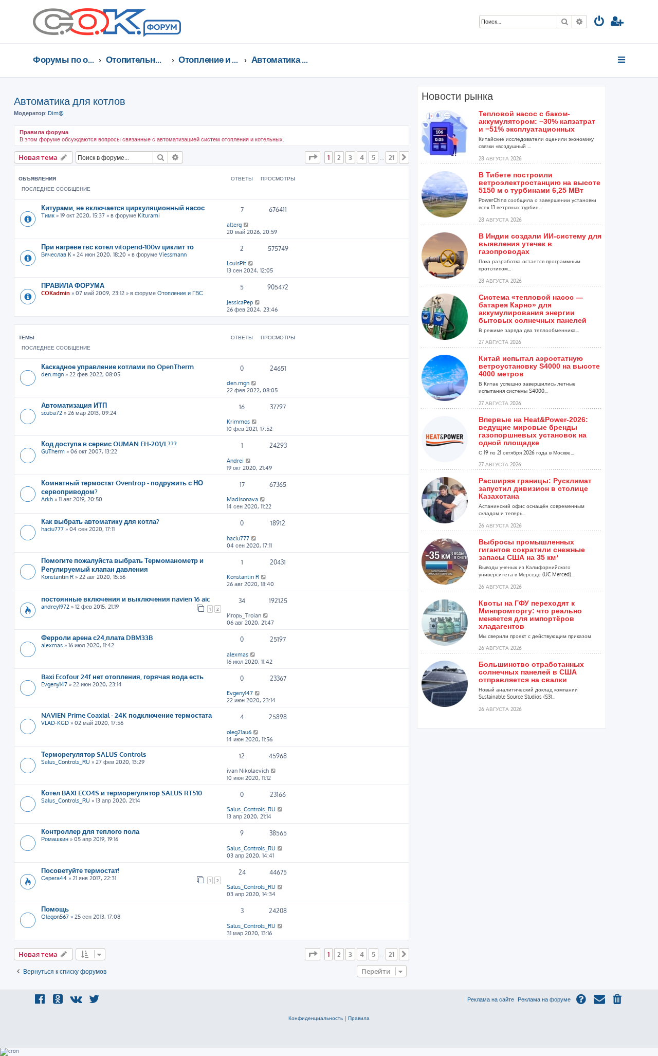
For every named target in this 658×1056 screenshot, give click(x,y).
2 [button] (339, 157)
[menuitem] (599, 22)
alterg (234, 224)
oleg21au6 (239, 732)
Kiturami (149, 215)
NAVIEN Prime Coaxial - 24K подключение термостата (126, 715)
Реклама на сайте (490, 999)
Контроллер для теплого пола (90, 831)
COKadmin (55, 293)
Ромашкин (54, 839)
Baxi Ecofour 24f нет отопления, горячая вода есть (122, 676)
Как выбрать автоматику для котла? (100, 521)
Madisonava (242, 499)
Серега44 (54, 878)
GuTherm (53, 451)
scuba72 (51, 412)
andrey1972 (55, 606)
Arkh (47, 499)
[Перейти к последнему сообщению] (246, 224)
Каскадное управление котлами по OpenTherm (117, 366)
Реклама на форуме (544, 999)
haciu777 (52, 529)
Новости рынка (457, 96)
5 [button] (373, 157)
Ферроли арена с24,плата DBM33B (97, 637)
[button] (312, 157)
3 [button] (350, 157)
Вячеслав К (56, 254)
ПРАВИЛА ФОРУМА (72, 285)
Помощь (55, 908)
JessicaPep (240, 302)
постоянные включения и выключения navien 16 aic (125, 598)
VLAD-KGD (55, 722)
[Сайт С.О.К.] (107, 21)
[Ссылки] (622, 59)
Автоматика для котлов (69, 100)
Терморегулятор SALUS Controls (93, 754)
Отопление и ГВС (180, 293)
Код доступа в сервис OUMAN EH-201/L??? (109, 443)
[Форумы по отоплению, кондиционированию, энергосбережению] (161, 29)
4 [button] (362, 157)
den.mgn (52, 374)
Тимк (47, 215)
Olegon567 (55, 916)
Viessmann (173, 254)
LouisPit (236, 263)
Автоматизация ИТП (74, 404)
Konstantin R (57, 576)
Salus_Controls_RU (65, 762)
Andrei (235, 460)
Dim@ (56, 113)
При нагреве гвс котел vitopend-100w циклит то (117, 246)
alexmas (52, 645)
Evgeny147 (54, 684)
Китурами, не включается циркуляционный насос (123, 207)
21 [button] (391, 157)
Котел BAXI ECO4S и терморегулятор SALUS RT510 (121, 792)
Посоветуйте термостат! (80, 870)
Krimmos (238, 421)
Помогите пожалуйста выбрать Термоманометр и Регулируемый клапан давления (122, 564)
